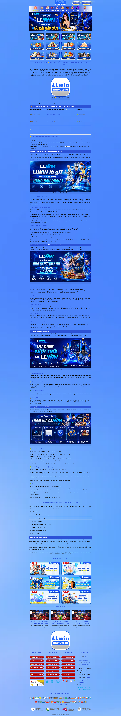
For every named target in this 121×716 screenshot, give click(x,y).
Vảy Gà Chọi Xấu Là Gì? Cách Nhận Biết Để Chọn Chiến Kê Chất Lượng (60, 622)
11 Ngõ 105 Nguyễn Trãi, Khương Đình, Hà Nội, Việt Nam (84, 664)
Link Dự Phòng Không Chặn (54, 130)
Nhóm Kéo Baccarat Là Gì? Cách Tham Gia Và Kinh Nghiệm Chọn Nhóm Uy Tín (81, 622)
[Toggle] (30, 511)
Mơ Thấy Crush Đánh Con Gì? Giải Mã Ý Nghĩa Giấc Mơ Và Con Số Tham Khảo (39, 622)
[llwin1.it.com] (60, 3)
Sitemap (80, 684)
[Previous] (32, 21)
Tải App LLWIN (50, 121)
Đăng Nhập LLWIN (51, 114)
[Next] (89, 21)
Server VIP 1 (58, 114)
